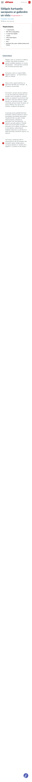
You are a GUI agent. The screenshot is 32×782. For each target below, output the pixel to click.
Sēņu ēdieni (11, 19)
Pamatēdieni (4, 19)
